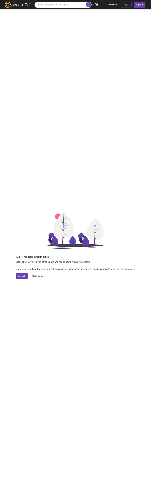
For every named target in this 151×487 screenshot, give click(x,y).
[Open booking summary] (97, 5)
